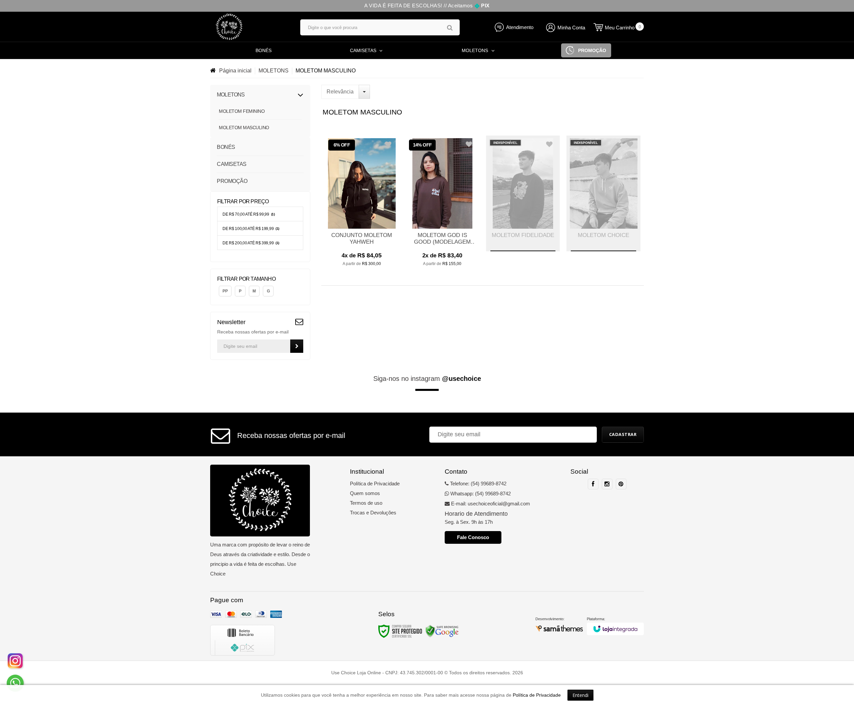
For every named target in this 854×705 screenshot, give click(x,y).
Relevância (340, 91)
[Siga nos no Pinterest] (621, 484)
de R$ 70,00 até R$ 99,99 (249, 214)
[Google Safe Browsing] (442, 631)
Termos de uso (366, 503)
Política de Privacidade (375, 483)
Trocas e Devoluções (373, 512)
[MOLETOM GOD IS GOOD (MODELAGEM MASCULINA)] (442, 205)
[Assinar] (296, 346)
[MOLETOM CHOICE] (603, 193)
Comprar (361, 260)
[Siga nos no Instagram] (607, 484)
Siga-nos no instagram (427, 378)
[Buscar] (449, 27)
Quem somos (365, 493)
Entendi (580, 695)
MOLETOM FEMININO (242, 111)
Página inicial (235, 70)
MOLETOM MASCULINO (244, 127)
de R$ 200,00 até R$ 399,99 (251, 243)
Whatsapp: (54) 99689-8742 (480, 493)
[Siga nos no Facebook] (593, 484)
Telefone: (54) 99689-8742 (477, 483)
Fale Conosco (473, 537)
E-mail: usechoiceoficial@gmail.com (490, 503)
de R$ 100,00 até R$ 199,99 (251, 228)
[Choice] (248, 26)
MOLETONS (274, 70)
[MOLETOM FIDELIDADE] (523, 193)
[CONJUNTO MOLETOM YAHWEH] (362, 205)
